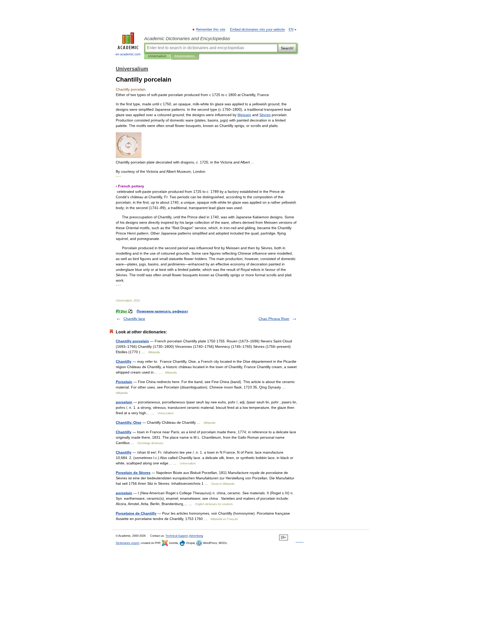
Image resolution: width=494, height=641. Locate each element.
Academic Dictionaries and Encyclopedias (187, 38)
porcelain (124, 402)
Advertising (196, 535)
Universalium (157, 56)
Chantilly (123, 361)
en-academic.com (128, 54)
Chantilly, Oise (128, 422)
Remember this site (211, 29)
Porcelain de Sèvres (133, 473)
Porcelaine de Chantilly (136, 513)
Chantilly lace (134, 319)
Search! (287, 48)
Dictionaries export (127, 542)
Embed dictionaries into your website (257, 29)
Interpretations (184, 56)
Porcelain (124, 382)
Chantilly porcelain (132, 341)
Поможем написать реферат (162, 311)
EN (291, 29)
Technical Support (176, 535)
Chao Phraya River (274, 319)
